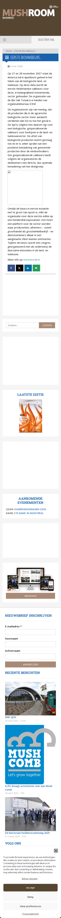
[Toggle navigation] (4, 39)
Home (9, 50)
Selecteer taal (46, 39)
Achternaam (12, 650)
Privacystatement (30, 913)
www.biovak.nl (31, 259)
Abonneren (31, 595)
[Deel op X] (19, 268)
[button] (56, 850)
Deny (30, 897)
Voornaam (11, 638)
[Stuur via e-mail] (36, 268)
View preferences (30, 906)
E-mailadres (13, 626)
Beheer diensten (30, 878)
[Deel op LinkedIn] (28, 268)
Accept (30, 887)
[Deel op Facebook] (11, 268)
